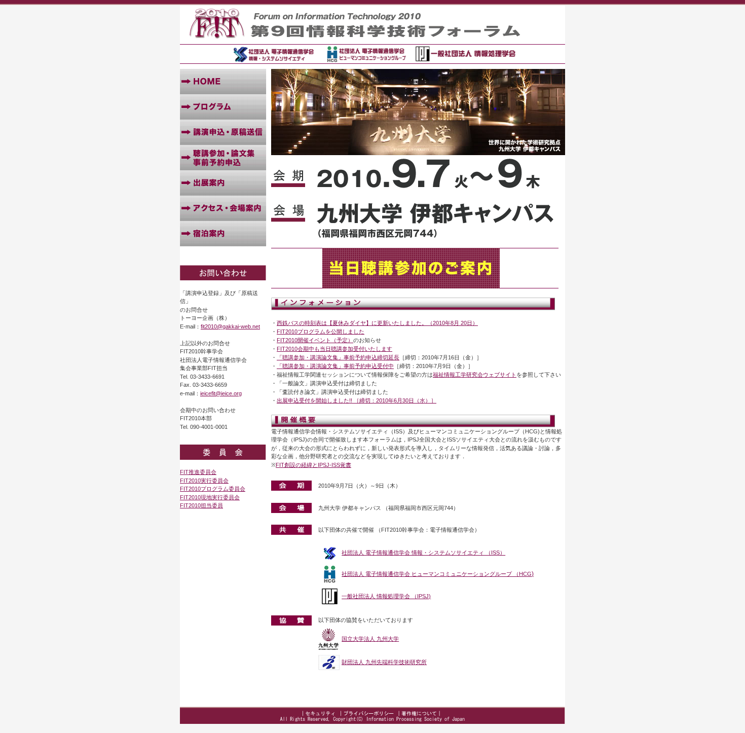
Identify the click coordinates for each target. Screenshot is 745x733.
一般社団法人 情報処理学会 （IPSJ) (386, 596)
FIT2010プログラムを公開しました (320, 331)
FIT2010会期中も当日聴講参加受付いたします (334, 349)
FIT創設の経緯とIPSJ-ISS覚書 (313, 465)
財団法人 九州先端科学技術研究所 (384, 662)
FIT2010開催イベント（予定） (315, 340)
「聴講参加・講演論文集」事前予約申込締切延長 (338, 357)
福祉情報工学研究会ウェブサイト (474, 375)
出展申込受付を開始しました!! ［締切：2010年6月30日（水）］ (356, 400)
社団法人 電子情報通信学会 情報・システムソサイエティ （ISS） (423, 552)
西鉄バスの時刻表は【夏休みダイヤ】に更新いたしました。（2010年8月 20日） (377, 323)
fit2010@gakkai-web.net (230, 326)
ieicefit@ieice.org (221, 393)
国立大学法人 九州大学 (370, 639)
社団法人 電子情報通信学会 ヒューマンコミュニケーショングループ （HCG (437, 574)
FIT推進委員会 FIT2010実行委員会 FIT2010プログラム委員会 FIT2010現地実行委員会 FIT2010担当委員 (212, 488)
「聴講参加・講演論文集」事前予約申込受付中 (335, 366)
